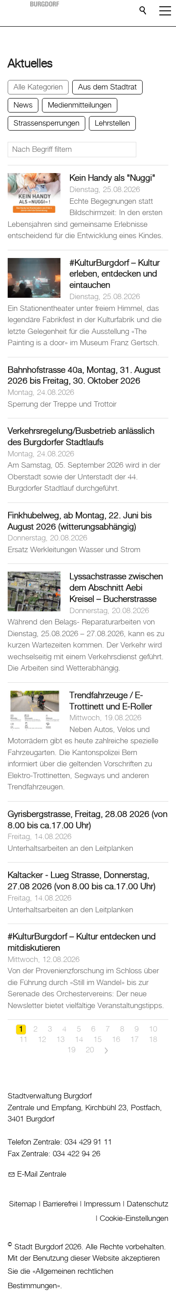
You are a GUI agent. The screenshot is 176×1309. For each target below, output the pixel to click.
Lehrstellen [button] (112, 123)
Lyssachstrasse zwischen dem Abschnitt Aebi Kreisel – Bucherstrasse (116, 588)
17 (134, 1040)
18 (153, 1040)
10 (153, 1029)
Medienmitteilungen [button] (79, 105)
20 (90, 1050)
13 (60, 1040)
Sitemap (23, 1204)
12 (42, 1040)
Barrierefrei (60, 1204)
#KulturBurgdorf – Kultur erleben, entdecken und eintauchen (114, 274)
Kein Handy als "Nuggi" (112, 178)
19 (71, 1050)
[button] (165, 11)
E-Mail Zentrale (41, 1174)
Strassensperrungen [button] (46, 123)
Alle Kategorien (38, 87)
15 (97, 1040)
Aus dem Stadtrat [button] (107, 87)
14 (79, 1040)
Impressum (102, 1204)
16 (116, 1040)
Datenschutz (147, 1204)
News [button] (23, 105)
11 (23, 1040)
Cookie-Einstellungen (134, 1219)
